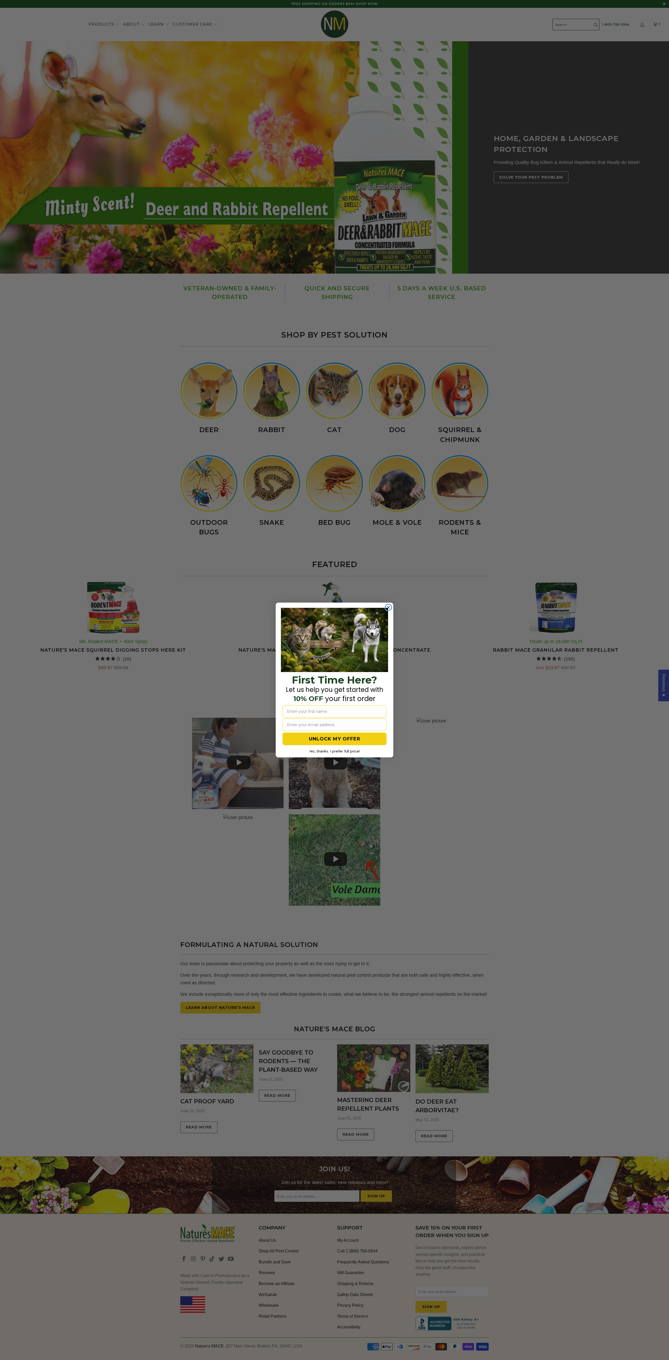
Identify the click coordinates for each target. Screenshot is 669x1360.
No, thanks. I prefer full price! (334, 751)
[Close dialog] (388, 607)
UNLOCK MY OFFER (334, 739)
